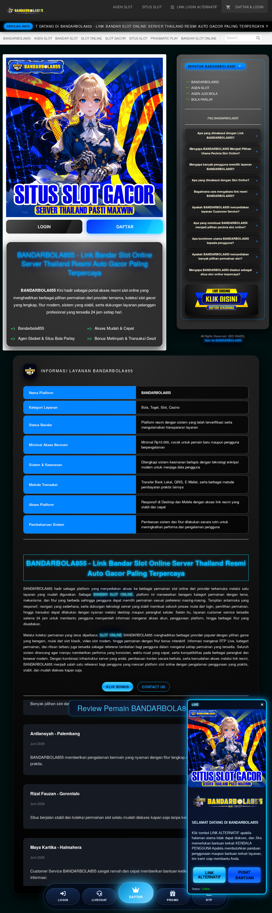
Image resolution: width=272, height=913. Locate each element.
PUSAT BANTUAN (244, 874)
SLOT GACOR (115, 38)
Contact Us (153, 686)
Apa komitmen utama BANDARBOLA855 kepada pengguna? (220, 240)
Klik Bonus (117, 686)
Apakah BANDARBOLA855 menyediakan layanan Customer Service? (220, 209)
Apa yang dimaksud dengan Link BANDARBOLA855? (220, 135)
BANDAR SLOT (66, 38)
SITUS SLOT (138, 38)
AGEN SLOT (43, 38)
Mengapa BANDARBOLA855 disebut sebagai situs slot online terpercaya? (220, 272)
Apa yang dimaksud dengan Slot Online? (220, 180)
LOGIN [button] (44, 226)
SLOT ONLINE (91, 38)
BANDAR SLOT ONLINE (198, 38)
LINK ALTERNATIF (209, 874)
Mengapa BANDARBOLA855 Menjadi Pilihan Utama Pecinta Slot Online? (220, 151)
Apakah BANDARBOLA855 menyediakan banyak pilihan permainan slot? (220, 256)
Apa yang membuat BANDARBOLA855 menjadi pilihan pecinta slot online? (220, 225)
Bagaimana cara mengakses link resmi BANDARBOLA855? (220, 193)
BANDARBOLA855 (17, 38)
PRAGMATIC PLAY (164, 38)
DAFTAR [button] (124, 226)
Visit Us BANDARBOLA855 (223, 340)
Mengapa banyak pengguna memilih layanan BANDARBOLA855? (220, 166)
